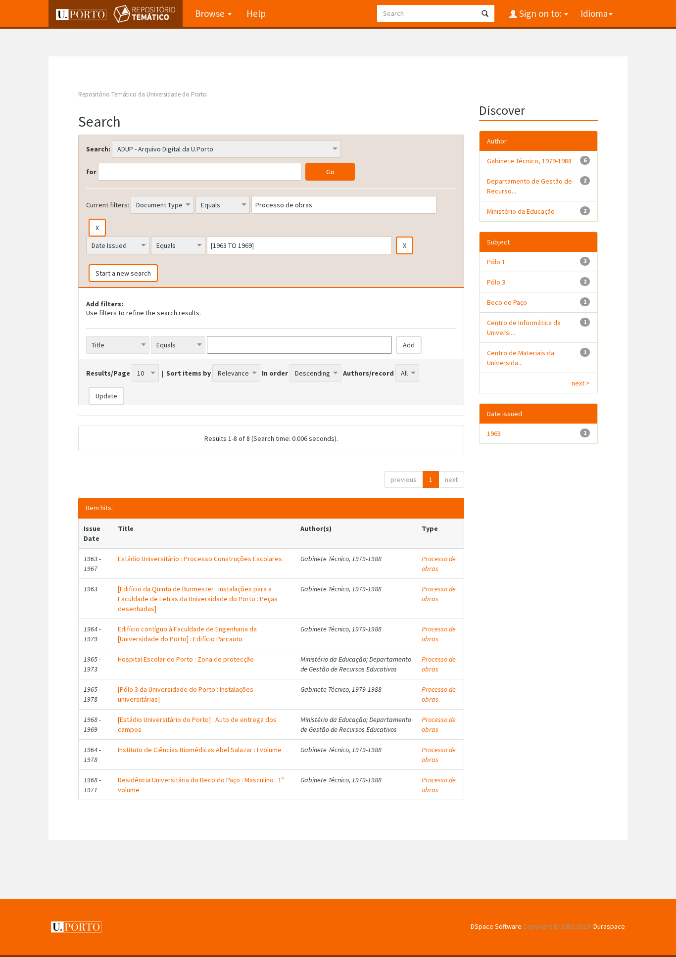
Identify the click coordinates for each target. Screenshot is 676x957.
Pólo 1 (496, 261)
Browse (211, 13)
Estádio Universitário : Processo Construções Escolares (200, 558)
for (91, 171)
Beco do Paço (507, 302)
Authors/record (368, 373)
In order (275, 373)
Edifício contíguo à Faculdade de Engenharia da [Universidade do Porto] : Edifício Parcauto (187, 633)
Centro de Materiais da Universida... (520, 357)
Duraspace (609, 926)
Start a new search (123, 273)
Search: (98, 148)
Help (256, 13)
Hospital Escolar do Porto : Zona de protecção (186, 659)
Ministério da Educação (521, 211)
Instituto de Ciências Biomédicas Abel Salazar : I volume (200, 749)
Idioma (594, 13)
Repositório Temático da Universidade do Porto (142, 94)
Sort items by (188, 373)
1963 (494, 433)
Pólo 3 (496, 282)
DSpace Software (496, 926)
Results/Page (108, 373)
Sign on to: (540, 13)
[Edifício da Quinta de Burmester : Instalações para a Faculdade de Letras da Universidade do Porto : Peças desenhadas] (198, 598)
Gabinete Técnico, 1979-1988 (529, 160)
